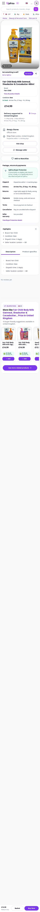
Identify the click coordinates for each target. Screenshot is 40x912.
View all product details (12, 94)
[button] (3, 3)
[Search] (36, 9)
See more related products (18, 368)
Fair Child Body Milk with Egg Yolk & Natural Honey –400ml (8, 344)
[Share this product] (36, 73)
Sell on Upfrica (6, 75)
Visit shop (20, 144)
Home (5, 18)
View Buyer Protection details (12, 220)
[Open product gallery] (20, 44)
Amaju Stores (13, 129)
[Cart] (36, 3)
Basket (17, 908)
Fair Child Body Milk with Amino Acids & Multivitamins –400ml (24, 344)
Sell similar (28, 73)
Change (33, 113)
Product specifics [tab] (29, 251)
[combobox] (17, 9)
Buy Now (31, 908)
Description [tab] (10, 251)
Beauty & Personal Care (18, 18)
